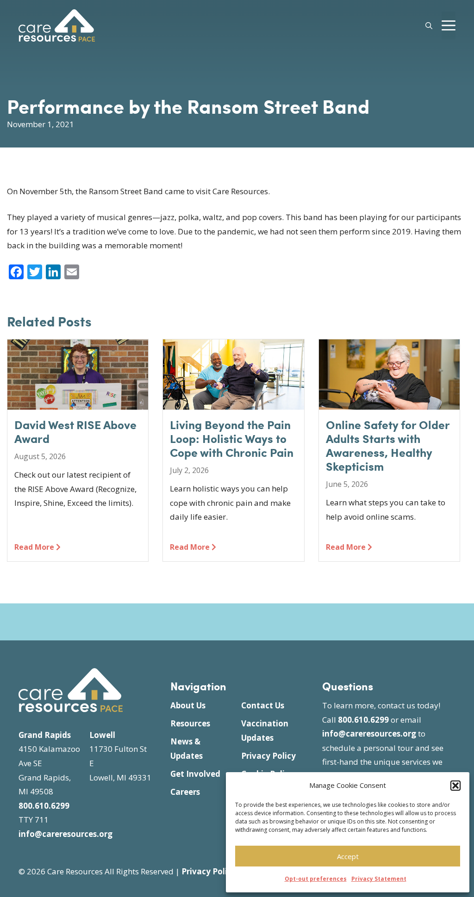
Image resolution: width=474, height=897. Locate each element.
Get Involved (195, 773)
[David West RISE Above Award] (77, 402)
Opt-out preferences (316, 879)
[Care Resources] (57, 24)
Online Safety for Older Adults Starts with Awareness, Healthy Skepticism (388, 445)
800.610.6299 (44, 805)
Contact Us (262, 705)
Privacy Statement (378, 879)
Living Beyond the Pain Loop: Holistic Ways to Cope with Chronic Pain (231, 438)
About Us (188, 705)
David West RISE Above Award (75, 431)
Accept (348, 856)
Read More (35, 547)
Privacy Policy (268, 755)
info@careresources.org (65, 834)
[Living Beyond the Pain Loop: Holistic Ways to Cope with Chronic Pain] (233, 402)
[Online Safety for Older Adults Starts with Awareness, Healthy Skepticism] (389, 402)
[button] (455, 785)
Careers (185, 791)
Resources (190, 723)
